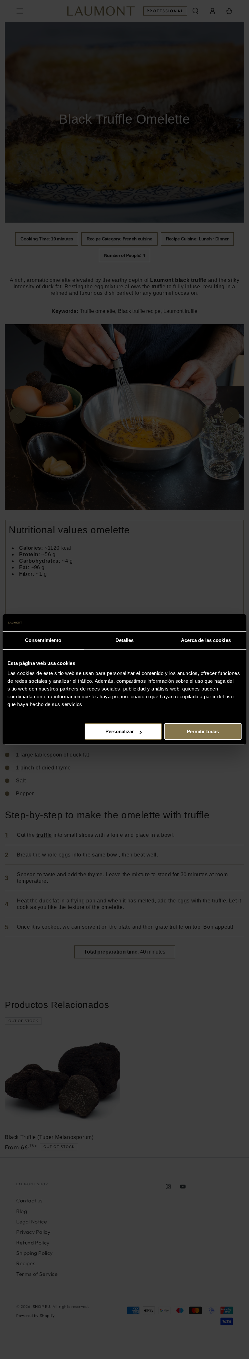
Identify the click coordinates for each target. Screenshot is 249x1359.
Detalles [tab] (124, 640)
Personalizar (119, 731)
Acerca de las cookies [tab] (206, 640)
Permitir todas (203, 731)
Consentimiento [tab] (43, 640)
